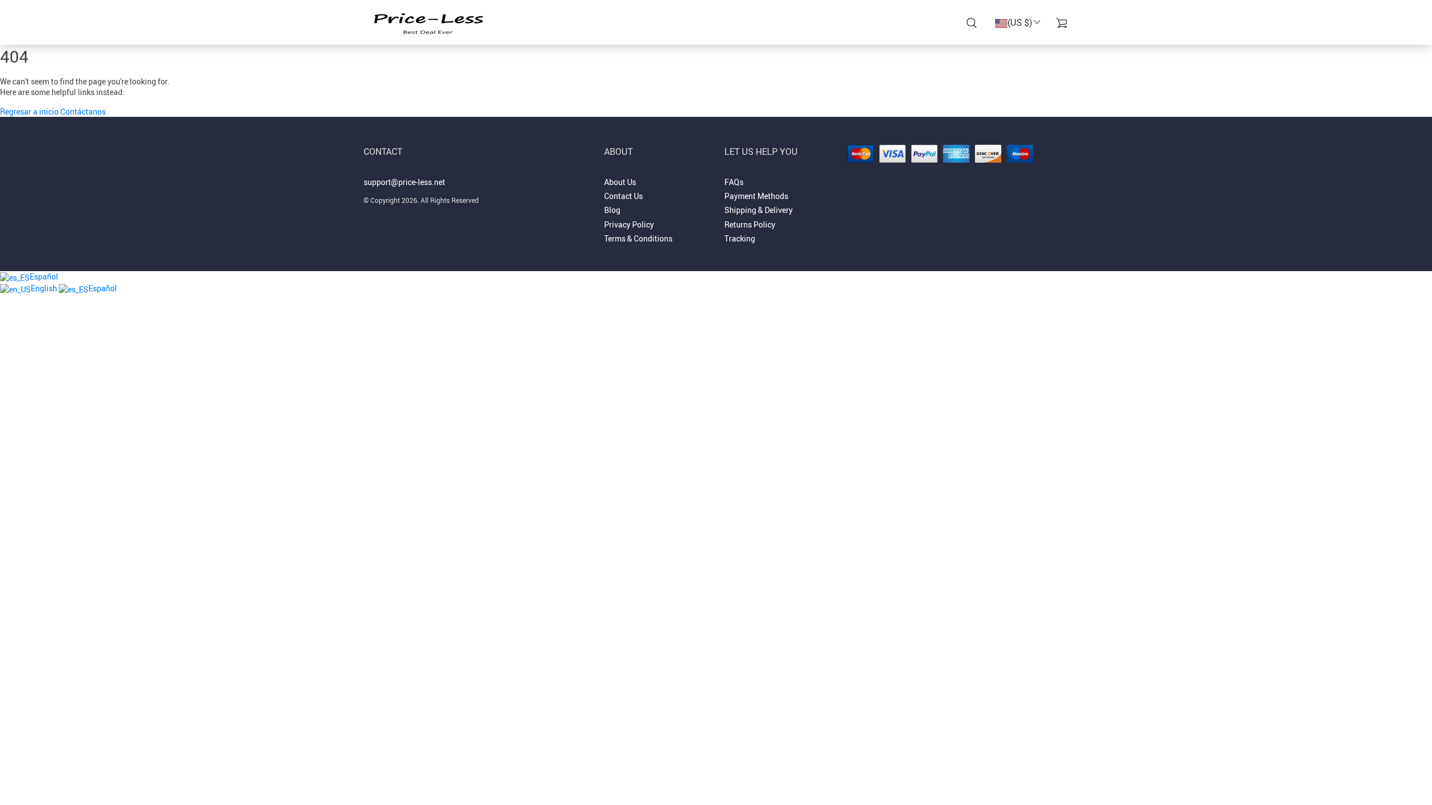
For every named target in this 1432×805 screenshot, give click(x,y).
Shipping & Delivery (758, 210)
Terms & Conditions (638, 238)
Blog (612, 210)
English (45, 288)
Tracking (739, 238)
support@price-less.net (404, 182)
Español (44, 276)
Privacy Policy (629, 224)
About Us (620, 182)
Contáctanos (83, 111)
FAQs (733, 182)
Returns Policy (749, 224)
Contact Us (623, 196)
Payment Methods (756, 196)
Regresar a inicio (30, 111)
